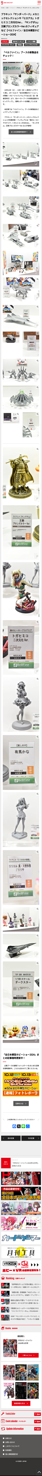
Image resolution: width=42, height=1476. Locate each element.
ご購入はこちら (27, 1355)
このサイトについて (12, 1446)
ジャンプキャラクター (32, 45)
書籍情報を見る (19, 1403)
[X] (19, 1126)
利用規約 (8, 1450)
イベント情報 (31, 41)
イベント (5, 41)
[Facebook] (14, 1126)
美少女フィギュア (18, 41)
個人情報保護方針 (11, 1454)
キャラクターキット (8, 45)
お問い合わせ (10, 1442)
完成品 (20, 45)
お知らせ (8, 1438)
